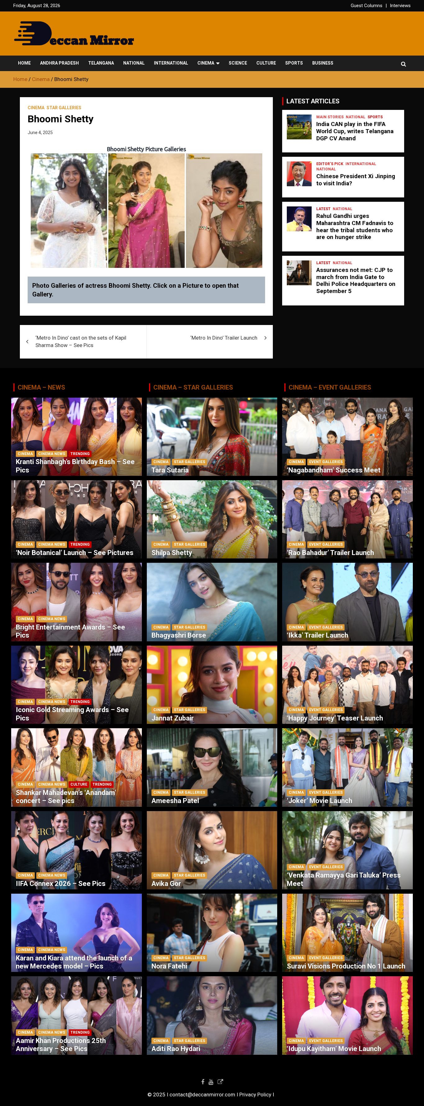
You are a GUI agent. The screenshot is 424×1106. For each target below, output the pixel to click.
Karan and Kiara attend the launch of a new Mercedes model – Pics (74, 962)
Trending (80, 454)
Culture (266, 63)
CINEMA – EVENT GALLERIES (330, 387)
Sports (294, 63)
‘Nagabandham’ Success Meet (334, 470)
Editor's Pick (329, 164)
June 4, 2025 (40, 132)
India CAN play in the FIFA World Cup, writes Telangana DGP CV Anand (355, 131)
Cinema (205, 63)
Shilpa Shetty (171, 553)
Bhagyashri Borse (178, 635)
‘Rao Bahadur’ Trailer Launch (330, 553)
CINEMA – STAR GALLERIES (193, 387)
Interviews (400, 5)
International (171, 63)
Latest (323, 209)
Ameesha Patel (175, 801)
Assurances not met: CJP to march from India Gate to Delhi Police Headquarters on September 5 (355, 280)
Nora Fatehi (169, 966)
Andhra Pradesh (59, 63)
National (134, 63)
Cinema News (51, 454)
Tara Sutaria (170, 470)
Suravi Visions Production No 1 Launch (346, 966)
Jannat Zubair (172, 718)
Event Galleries (326, 462)
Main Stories (330, 117)
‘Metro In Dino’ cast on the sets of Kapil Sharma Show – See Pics (80, 341)
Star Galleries (64, 107)
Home (24, 63)
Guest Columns (366, 5)
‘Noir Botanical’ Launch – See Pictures (74, 553)
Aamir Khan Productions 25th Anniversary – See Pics (61, 1045)
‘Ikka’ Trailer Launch (317, 635)
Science (238, 63)
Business (322, 63)
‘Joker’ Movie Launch (319, 801)
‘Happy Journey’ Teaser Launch (335, 718)
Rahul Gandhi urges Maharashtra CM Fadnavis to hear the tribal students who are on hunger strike (354, 226)
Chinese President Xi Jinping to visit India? (355, 180)
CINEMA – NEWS (41, 387)
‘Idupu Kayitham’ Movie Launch (334, 1049)
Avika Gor (166, 883)
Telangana (101, 63)
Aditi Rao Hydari (175, 1049)
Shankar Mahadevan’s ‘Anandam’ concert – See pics (66, 797)
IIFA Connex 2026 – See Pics (61, 883)
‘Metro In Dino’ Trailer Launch (223, 338)
